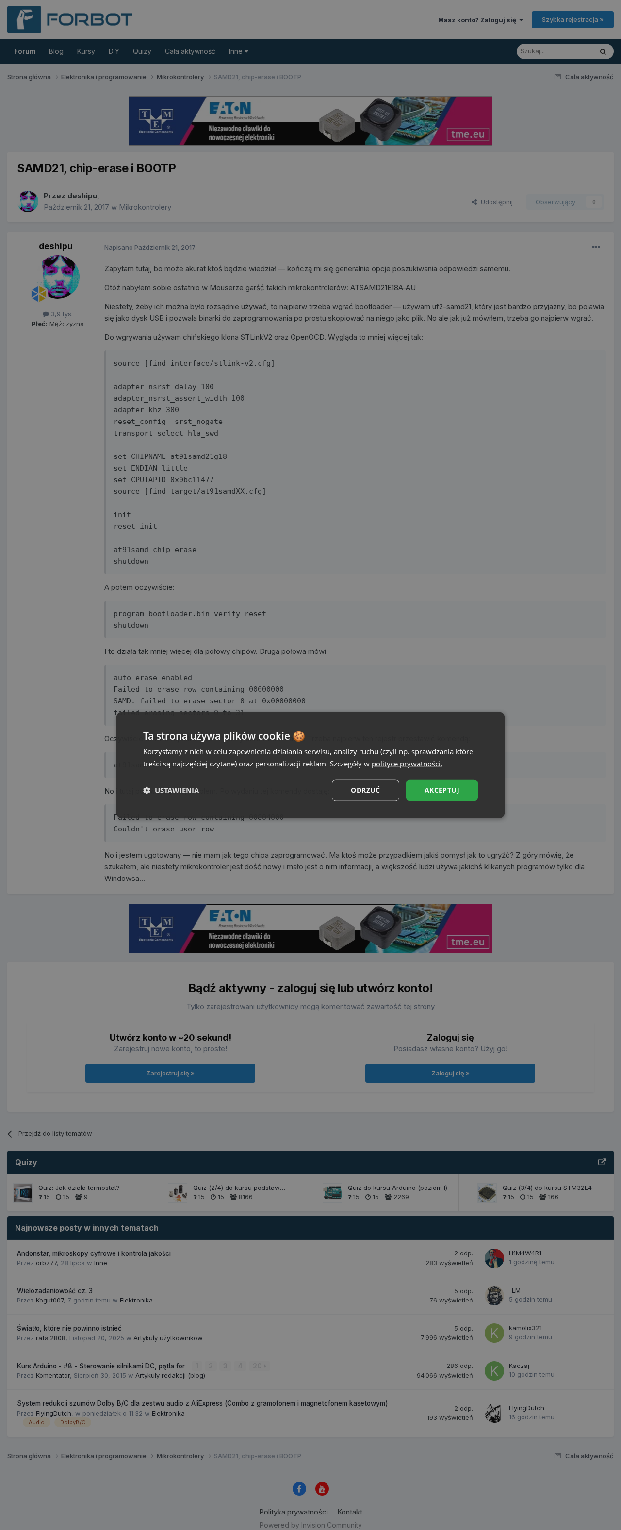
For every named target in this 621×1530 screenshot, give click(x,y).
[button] (171, 790)
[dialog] (310, 765)
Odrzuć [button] (365, 790)
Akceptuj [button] (442, 790)
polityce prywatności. (407, 763)
